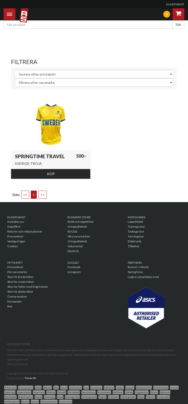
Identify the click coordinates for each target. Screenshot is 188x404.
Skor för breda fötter (20, 277)
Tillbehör (134, 246)
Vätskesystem (49, 401)
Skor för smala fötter (20, 282)
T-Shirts (150, 396)
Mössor (51, 392)
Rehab (129, 392)
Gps (86, 387)
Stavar (38, 396)
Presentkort (15, 236)
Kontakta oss (15, 221)
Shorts (154, 392)
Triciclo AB (30, 378)
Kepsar (130, 387)
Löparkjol (10, 392)
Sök (178, 24)
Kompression (143, 387)
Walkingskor (12, 401)
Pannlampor (88, 392)
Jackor (119, 387)
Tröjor (141, 396)
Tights (102, 396)
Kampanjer (14, 301)
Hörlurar (109, 387)
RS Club (72, 231)
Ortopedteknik (77, 226)
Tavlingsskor (72, 396)
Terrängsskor (89, 396)
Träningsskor (136, 226)
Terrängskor (136, 236)
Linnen (174, 387)
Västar (34, 401)
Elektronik (134, 241)
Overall (62, 392)
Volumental (75, 246)
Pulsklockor (104, 392)
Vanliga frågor (16, 241)
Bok (56, 387)
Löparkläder (135, 221)
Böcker (47, 387)
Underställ (163, 396)
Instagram (74, 272)
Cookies (12, 246)
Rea (9, 306)
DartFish (73, 251)
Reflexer (118, 392)
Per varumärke (17, 272)
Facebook (74, 267)
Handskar (96, 387)
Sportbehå (10, 396)
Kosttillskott (161, 387)
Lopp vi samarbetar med (143, 277)
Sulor (60, 396)
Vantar (25, 401)
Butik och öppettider (81, 221)
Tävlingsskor (136, 231)
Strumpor (49, 396)
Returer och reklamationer (24, 231)
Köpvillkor (14, 226)
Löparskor (38, 392)
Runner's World (138, 267)
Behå (38, 387)
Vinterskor (65, 401)
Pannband (73, 392)
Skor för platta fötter (20, 291)
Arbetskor (10, 387)
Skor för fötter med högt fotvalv (27, 286)
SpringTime (135, 272)
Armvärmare (26, 387)
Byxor (64, 387)
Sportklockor (26, 396)
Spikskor (165, 392)
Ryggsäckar (141, 392)
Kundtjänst (175, 4)
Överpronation (17, 296)
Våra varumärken (79, 236)
